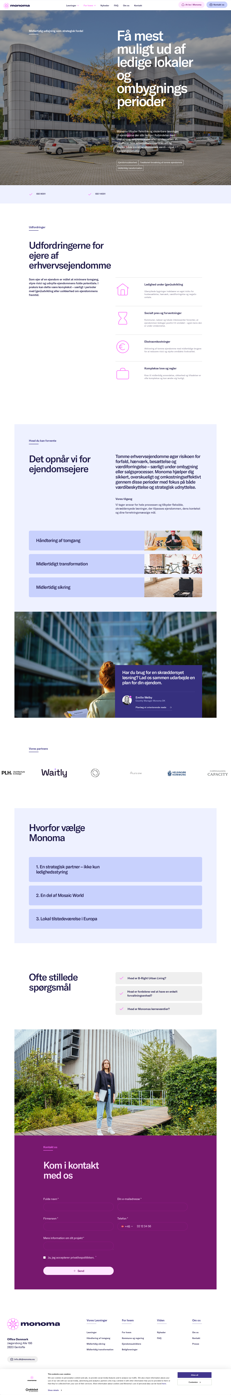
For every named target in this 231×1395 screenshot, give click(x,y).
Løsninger (71, 11)
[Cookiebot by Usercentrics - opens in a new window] (31, 1390)
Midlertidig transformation (100, 1349)
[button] (191, 11)
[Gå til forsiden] (17, 12)
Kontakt (138, 11)
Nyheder (104, 11)
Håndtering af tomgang (98, 1338)
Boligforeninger (130, 1349)
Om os (126, 11)
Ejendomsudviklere (131, 1343)
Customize (193, 1382)
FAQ (116, 11)
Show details (53, 1390)
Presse (195, 1343)
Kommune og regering (133, 1338)
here (164, 1384)
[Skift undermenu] (78, 12)
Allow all (194, 1375)
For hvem (88, 11)
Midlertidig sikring (96, 1343)
